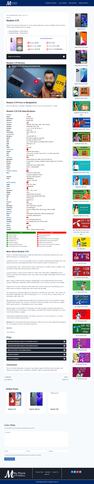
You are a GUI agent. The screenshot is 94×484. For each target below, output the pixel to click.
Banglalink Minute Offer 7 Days (81, 172)
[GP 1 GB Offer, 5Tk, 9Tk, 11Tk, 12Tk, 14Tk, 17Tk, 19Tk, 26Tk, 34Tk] (81, 223)
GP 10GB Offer (81, 248)
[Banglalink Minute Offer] (81, 137)
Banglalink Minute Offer (81, 143)
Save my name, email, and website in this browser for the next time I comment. (23, 455)
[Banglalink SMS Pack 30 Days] (81, 195)
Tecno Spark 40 (10, 332)
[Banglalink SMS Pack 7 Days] (81, 209)
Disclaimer (48, 472)
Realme (8, 17)
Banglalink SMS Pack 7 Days (81, 215)
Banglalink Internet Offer (81, 98)
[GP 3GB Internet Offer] (81, 314)
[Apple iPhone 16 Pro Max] (81, 75)
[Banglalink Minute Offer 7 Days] (81, 166)
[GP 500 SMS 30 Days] (81, 358)
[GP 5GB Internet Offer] (81, 372)
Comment (8, 432)
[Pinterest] (77, 472)
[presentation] (15, 399)
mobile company (23, 255)
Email (29, 451)
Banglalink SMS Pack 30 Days (81, 201)
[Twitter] (75, 472)
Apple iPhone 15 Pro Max (81, 65)
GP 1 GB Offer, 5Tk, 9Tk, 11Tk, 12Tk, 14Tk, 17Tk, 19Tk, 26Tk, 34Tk (81, 232)
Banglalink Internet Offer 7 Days (81, 129)
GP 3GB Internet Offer (81, 321)
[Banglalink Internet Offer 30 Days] (81, 106)
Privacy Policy (39, 472)
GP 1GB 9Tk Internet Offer (81, 277)
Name (7, 451)
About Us (47, 474)
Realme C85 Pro (34, 409)
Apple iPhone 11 (81, 29)
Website (51, 451)
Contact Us (55, 472)
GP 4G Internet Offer (81, 335)
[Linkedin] (80, 472)
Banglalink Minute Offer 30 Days (81, 158)
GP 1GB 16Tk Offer (81, 263)
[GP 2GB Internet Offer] (81, 285)
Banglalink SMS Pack (81, 187)
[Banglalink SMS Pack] (81, 180)
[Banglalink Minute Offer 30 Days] (81, 151)
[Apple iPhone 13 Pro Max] (81, 38)
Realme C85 (25, 256)
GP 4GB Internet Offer (81, 350)
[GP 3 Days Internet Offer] (81, 300)
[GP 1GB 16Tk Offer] (81, 257)
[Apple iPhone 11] (81, 20)
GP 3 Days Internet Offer (81, 306)
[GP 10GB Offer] (81, 242)
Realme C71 (16, 256)
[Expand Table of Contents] (64, 56)
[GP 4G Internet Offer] (81, 329)
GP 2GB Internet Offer (81, 292)
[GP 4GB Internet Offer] (81, 343)
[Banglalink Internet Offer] (81, 92)
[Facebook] (72, 472)
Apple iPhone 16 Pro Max (81, 83)
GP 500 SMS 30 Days (81, 364)
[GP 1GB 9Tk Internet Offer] (81, 271)
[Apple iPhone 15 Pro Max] (81, 57)
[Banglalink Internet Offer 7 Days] (81, 123)
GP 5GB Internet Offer (81, 378)
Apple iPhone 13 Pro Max (81, 47)
